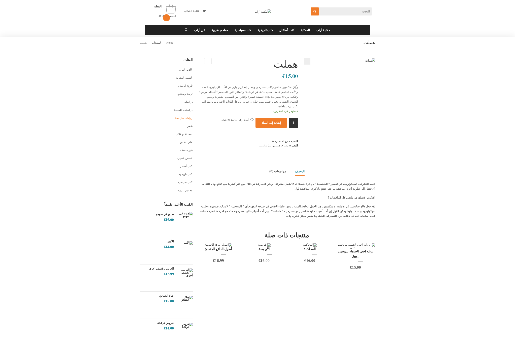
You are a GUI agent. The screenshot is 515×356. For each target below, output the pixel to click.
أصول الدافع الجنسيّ (218, 249)
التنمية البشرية (184, 77)
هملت (277, 145)
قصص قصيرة (185, 158)
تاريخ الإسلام (185, 85)
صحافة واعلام (184, 134)
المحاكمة (310, 249)
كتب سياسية (185, 182)
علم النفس (186, 142)
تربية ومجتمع (185, 93)
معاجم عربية (185, 190)
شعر (190, 126)
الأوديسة (264, 249)
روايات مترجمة (280, 141)
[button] (307, 61)
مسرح (284, 145)
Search (315, 11)
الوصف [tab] (300, 171)
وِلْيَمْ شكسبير (265, 145)
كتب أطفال (186, 166)
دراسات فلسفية (183, 109)
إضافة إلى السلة (271, 122)
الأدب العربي (185, 69)
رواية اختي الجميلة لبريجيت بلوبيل (355, 254)
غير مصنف (186, 150)
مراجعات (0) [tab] (277, 171)
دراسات (188, 101)
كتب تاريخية (186, 174)
